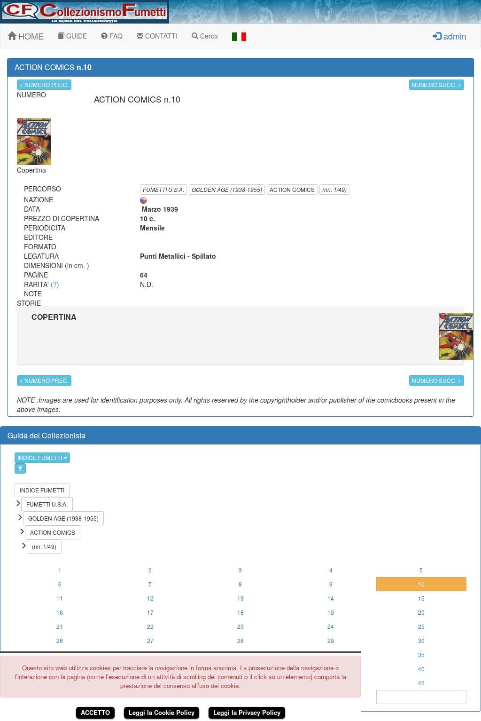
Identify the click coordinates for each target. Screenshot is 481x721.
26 (59, 640)
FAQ (115, 35)
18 (240, 612)
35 (421, 654)
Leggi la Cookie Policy (161, 712)
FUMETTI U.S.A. (163, 189)
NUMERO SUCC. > (436, 84)
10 (421, 584)
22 (150, 626)
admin (453, 36)
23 (240, 626)
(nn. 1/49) (334, 189)
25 (421, 626)
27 (150, 640)
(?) (55, 284)
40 (421, 669)
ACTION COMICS (292, 189)
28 (240, 640)
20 (421, 612)
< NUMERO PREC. (44, 84)
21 (59, 626)
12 (150, 598)
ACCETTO (95, 712)
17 (150, 612)
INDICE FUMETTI (40, 457)
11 (59, 598)
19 (330, 612)
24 (330, 626)
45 (421, 683)
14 (330, 598)
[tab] (240, 336)
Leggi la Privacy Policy (246, 712)
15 (421, 598)
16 (59, 612)
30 (421, 640)
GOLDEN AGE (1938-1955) (227, 189)
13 (240, 598)
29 (330, 640)
